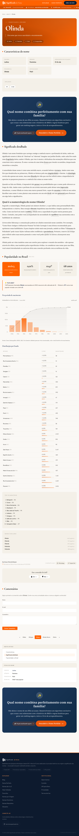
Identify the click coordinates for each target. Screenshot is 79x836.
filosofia (34, 176)
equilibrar (55, 215)
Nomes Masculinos (7, 803)
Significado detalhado (12, 655)
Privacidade (45, 790)
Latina (10, 41)
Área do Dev (70, 3)
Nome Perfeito (57, 3)
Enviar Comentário (9, 628)
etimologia (71, 173)
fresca (46, 162)
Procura (70, 228)
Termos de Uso (45, 793)
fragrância (10, 159)
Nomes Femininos (7, 800)
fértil (49, 193)
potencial (61, 193)
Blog (3, 780)
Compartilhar (38, 41)
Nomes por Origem (8, 797)
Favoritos (5, 793)
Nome (3, 600)
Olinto (54, 637)
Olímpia (31, 637)
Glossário (5, 807)
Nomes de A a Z (7, 786)
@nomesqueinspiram (12, 824)
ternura (58, 170)
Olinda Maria (46, 637)
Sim (35, 576)
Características (10, 652)
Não (46, 576)
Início (3, 14)
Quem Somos (45, 780)
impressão (64, 187)
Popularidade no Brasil (12, 658)
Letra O (8, 14)
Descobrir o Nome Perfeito (51, 132)
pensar (37, 184)
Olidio (24, 637)
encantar (57, 190)
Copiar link (72, 563)
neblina (29, 212)
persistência (48, 231)
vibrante (33, 208)
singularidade (53, 173)
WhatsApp (61, 563)
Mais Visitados (6, 790)
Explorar (45, 3)
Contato (43, 783)
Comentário (5, 614)
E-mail (4, 607)
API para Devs (45, 786)
